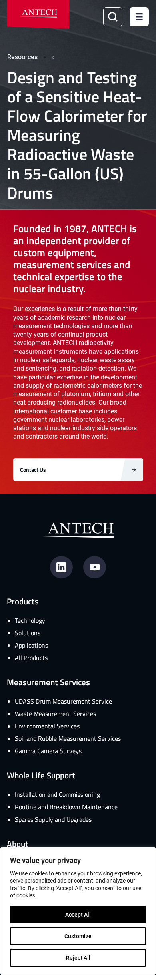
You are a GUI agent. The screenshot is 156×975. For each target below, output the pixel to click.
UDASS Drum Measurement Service (63, 701)
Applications (31, 645)
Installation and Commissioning (57, 794)
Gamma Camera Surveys (48, 750)
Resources (22, 56)
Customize (78, 936)
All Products (31, 657)
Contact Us (33, 469)
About (17, 843)
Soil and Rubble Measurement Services (68, 738)
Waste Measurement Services (55, 713)
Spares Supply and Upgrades (53, 819)
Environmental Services (47, 726)
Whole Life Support (41, 775)
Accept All (78, 914)
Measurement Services (48, 682)
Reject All (78, 957)
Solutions (27, 632)
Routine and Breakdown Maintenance (66, 806)
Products (23, 601)
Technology (30, 620)
